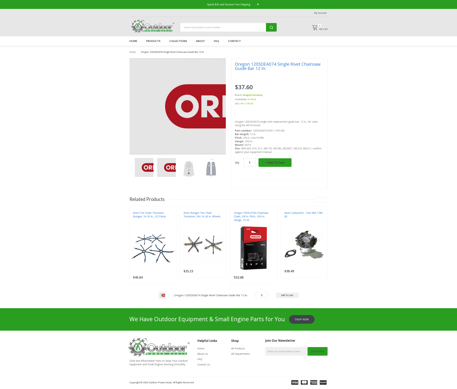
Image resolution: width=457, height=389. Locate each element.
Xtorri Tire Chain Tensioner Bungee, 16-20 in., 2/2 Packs (149, 214)
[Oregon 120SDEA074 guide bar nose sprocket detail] (144, 167)
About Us (202, 353)
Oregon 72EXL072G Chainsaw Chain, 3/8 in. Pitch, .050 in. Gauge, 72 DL (251, 216)
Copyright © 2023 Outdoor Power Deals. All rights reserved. (161, 382)
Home (132, 52)
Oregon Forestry (253, 95)
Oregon (238, 224)
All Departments (240, 353)
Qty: (237, 162)
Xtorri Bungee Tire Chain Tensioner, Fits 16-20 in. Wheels (202, 214)
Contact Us (203, 364)
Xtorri (136, 224)
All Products (238, 348)
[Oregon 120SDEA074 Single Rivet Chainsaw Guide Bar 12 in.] (162, 295)
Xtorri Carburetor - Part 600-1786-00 (303, 214)
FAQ (199, 359)
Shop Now (302, 319)
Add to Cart (276, 163)
